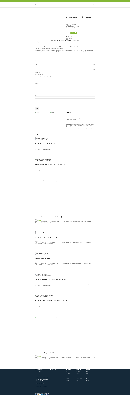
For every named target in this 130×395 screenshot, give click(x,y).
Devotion (72, 12)
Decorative (88, 380)
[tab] (53, 40)
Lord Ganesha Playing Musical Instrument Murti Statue (50, 279)
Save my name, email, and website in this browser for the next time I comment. (47, 105)
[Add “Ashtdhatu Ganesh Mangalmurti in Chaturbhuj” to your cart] (36, 227)
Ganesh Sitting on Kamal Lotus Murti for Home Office (50, 164)
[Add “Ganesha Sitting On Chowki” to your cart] (36, 269)
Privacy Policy (78, 375)
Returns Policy (78, 376)
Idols (87, 376)
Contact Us (78, 373)
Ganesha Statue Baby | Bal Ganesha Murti (47, 238)
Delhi (66, 375)
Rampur (67, 371)
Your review (37, 83)
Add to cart (74, 32)
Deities (87, 375)
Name (36, 95)
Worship (87, 378)
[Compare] (36, 141)
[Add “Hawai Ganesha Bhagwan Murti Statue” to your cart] (36, 363)
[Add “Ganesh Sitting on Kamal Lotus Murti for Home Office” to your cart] (36, 174)
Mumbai (67, 376)
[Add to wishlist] (36, 151)
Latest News (78, 371)
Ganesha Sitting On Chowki (42, 258)
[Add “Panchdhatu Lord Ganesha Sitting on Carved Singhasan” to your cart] (36, 310)
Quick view (36, 156)
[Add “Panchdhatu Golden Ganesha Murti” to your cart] (36, 153)
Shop (69, 12)
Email (36, 100)
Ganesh (78, 12)
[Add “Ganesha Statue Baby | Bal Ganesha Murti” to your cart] (36, 248)
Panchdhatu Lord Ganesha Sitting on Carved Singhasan (51, 300)
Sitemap (77, 380)
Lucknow (67, 380)
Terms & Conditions (79, 378)
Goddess (87, 373)
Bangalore (67, 378)
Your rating (37, 79)
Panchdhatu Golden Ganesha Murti (45, 143)
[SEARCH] (53, 5)
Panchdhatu (68, 15)
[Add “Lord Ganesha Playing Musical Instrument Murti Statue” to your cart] (36, 289)
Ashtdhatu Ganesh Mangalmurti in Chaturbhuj (48, 217)
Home (67, 12)
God (76, 12)
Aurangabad (68, 373)
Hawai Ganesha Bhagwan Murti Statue (46, 353)
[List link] (42, 381)
